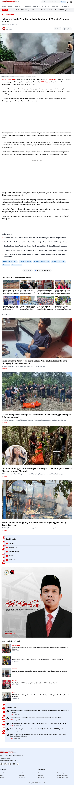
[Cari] (58, 1)
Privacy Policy (60, 772)
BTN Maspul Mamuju (9, 261)
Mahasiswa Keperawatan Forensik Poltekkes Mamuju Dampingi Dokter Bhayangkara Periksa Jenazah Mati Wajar (28, 293)
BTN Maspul (45, 82)
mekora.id (9, 28)
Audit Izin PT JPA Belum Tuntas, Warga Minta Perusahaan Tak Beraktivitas (45, 308)
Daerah (2, 777)
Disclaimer (41, 777)
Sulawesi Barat (53, 79)
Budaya (2, 775)
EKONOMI (27, 6)
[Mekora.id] (8, 752)
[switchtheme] (67, 2)
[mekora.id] (4, 29)
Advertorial (3, 772)
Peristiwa (10, 15)
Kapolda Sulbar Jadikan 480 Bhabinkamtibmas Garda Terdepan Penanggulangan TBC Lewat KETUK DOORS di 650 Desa (62, 293)
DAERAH (14, 668)
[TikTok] (18, 764)
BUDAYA (44, 6)
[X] (6, 764)
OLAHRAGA (65, 6)
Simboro (5, 265)
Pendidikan (22, 777)
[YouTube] (14, 764)
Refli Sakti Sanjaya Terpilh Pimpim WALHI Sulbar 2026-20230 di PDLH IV (11, 308)
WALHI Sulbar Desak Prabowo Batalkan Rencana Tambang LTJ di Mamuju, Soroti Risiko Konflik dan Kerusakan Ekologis (11, 293)
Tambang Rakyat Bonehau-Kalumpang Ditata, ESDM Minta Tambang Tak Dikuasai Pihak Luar (27, 308)
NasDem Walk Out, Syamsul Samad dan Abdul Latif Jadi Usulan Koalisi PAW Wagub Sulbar (32, 10)
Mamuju (14, 680)
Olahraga (21, 775)
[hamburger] (70, 1)
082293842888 (6, 758)
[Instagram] (10, 764)
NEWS (10, 6)
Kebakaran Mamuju (58, 261)
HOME (4, 6)
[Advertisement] (37, 116)
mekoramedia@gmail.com (9, 760)
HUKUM (17, 6)
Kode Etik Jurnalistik (62, 775)
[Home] (2, 15)
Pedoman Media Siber (62, 777)
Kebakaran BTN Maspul (41, 261)
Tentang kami (41, 772)
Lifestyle (21, 772)
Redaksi (40, 775)
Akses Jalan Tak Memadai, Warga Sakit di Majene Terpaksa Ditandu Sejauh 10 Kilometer (62, 308)
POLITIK (36, 6)
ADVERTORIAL (16, 645)
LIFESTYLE (54, 6)
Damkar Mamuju (25, 261)
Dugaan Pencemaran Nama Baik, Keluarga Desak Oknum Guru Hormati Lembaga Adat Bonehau (45, 292)
